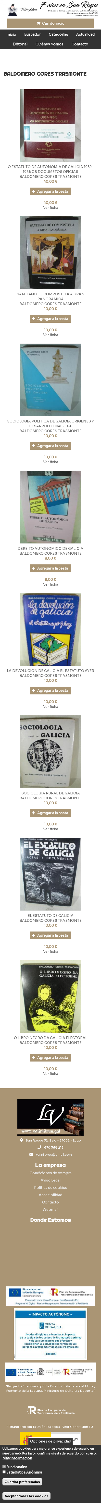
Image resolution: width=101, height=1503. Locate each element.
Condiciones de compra (51, 1173)
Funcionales (16, 1467)
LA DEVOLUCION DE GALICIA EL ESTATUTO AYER (50, 671)
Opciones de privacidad (50, 1441)
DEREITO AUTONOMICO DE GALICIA (50, 548)
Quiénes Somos (49, 44)
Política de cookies (50, 1187)
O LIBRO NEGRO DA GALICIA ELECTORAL (50, 1038)
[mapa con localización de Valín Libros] (50, 1248)
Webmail (50, 1209)
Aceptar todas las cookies (26, 1496)
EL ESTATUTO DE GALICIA (51, 915)
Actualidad (85, 34)
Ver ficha (50, 207)
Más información (17, 1458)
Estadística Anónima (24, 1472)
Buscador (32, 34)
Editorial (20, 44)
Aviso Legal (51, 1180)
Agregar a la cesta (52, 191)
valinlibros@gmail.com (54, 1155)
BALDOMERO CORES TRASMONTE (51, 176)
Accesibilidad (50, 1195)
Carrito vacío (52, 23)
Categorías (58, 34)
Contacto (80, 44)
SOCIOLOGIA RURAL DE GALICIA (50, 793)
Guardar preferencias (22, 1482)
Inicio (11, 34)
